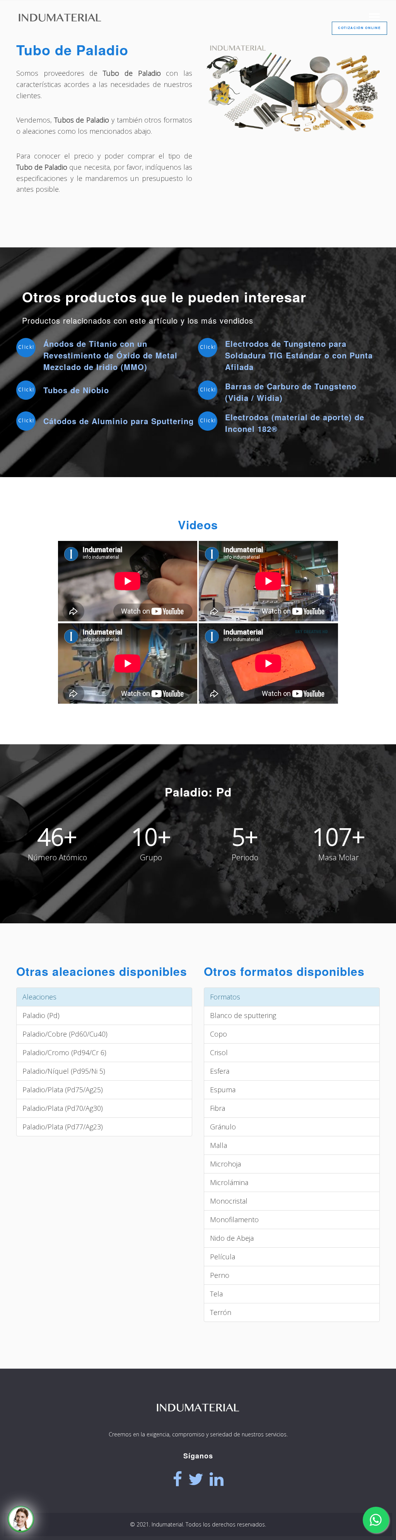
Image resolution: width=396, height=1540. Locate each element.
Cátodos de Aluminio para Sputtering (118, 420)
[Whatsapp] (376, 1520)
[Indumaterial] (198, 1422)
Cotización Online (359, 28)
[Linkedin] (216, 1479)
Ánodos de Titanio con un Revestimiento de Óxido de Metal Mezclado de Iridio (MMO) (110, 355)
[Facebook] (177, 1479)
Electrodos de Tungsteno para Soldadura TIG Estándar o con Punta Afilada (299, 355)
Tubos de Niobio (76, 390)
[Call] (21, 1519)
